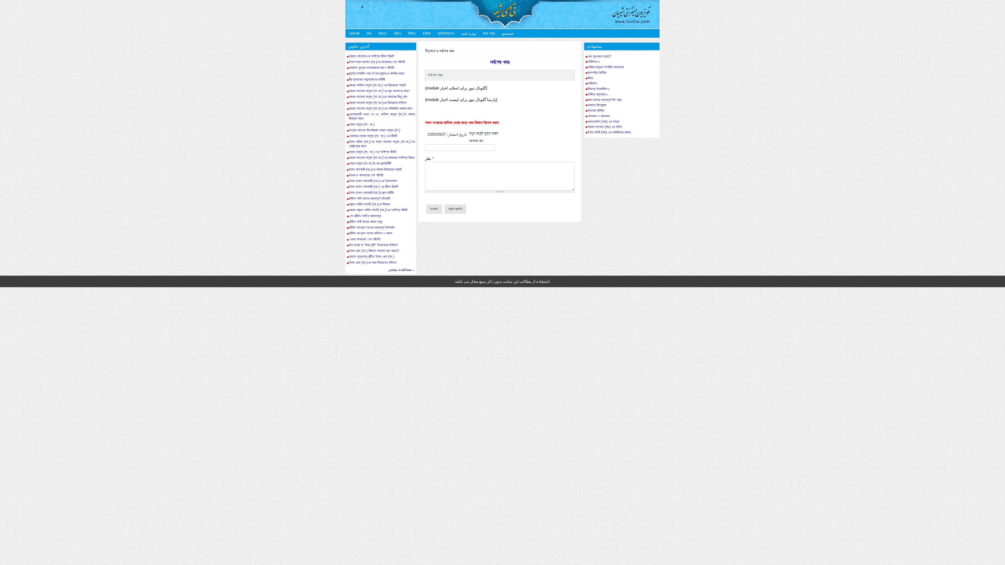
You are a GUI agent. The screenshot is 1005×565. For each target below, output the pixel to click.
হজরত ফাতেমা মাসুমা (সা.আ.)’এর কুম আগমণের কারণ (379, 91)
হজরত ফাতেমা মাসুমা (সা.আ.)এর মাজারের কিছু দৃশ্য (378, 97)
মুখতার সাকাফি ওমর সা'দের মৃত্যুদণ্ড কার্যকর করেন (376, 73)
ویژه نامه (468, 33)
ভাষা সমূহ (489, 33)
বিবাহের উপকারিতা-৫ (599, 89)
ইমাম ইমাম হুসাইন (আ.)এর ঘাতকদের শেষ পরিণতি (377, 62)
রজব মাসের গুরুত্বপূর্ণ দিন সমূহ (605, 100)
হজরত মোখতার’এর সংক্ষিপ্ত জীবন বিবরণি (371, 56)
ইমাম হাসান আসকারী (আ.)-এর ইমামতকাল (373, 181)
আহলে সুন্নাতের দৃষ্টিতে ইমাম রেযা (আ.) (371, 256)
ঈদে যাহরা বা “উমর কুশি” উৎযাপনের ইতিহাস (373, 245)
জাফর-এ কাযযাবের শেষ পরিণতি (366, 175)
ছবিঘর (427, 33)
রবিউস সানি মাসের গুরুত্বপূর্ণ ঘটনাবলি (369, 198)
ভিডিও (412, 33)
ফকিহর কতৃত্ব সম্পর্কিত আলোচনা (606, 67)
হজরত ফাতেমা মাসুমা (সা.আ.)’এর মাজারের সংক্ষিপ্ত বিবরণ (382, 158)
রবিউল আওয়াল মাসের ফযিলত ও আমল (370, 233)
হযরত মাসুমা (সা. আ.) (362, 124)
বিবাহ (590, 78)
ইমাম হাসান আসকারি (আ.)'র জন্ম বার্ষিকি (371, 193)
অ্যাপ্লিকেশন (446, 33)
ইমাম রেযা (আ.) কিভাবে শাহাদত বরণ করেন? (374, 251)
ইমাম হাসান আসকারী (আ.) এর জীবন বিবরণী (373, 187)
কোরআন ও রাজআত (599, 116)
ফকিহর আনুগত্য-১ (598, 94)
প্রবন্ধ (382, 33)
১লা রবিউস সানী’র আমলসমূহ (365, 216)
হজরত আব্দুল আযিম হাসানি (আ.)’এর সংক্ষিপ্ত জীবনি (378, 210)
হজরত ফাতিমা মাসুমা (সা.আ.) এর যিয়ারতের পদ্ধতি (377, 85)
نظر (429, 158)
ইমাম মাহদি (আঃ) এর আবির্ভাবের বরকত (609, 132)
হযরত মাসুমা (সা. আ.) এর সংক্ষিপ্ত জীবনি (372, 152)
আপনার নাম (476, 141)
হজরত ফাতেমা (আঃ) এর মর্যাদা (605, 127)
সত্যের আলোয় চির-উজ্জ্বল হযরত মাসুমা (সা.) (374, 130)
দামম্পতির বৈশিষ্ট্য (597, 73)
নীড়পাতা (430, 51)
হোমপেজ (354, 33)
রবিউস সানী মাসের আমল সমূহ (365, 222)
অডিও (397, 33)
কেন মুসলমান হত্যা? (599, 56)
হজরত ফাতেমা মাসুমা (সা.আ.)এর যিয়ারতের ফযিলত (377, 103)
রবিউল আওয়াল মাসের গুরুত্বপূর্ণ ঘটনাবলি (371, 227)
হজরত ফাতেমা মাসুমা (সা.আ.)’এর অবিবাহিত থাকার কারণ (380, 108)
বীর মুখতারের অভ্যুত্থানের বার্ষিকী (367, 79)
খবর (368, 33)
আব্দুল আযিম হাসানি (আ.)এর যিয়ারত (369, 204)
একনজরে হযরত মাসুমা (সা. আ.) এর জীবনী (373, 136)
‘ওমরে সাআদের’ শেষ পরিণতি (364, 239)
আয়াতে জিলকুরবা (597, 105)
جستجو (508, 33)
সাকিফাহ (592, 83)
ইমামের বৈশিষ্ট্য (596, 110)
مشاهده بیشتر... (401, 269)
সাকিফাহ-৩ (594, 62)
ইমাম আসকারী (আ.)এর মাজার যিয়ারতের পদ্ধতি (375, 169)
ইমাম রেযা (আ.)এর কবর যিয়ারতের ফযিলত (372, 262)
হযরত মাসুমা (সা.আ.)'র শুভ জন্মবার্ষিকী (370, 163)
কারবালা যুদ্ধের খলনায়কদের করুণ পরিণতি (371, 68)
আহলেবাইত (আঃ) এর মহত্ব (603, 121)
